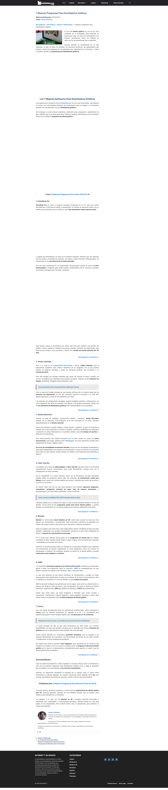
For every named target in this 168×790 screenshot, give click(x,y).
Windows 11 (73, 762)
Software (72, 773)
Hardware (72, 767)
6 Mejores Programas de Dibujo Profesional (51, 742)
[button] (129, 3)
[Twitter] (37, 732)
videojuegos (69, 441)
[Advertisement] (67, 67)
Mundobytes (40, 25)
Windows (94, 452)
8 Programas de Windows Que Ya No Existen (51, 743)
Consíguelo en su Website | (88, 655)
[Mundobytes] (46, 3)
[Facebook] (40, 732)
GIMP (76, 568)
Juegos (71, 759)
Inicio (64, 3)
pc (38, 740)
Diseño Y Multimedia (64, 25)
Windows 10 (73, 765)
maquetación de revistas (62, 365)
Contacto (130, 783)
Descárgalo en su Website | (88, 357)
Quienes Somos (112, 783)
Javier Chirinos (46, 19)
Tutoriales (72, 776)
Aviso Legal (122, 783)
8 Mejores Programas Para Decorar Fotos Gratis (73, 683)
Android (72, 770)
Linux (81, 570)
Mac (69, 570)
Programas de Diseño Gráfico (49, 740)
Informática (51, 25)
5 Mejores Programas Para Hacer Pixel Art (69, 194)
